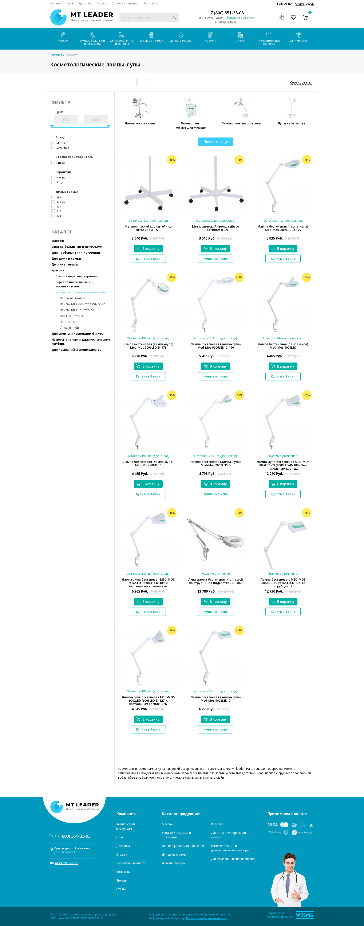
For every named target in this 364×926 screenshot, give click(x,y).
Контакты (151, 3)
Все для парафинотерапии (76, 276)
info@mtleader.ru (226, 22)
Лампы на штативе (73, 298)
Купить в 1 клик (148, 259)
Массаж (63, 40)
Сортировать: (301, 82)
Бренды (121, 880)
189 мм (60, 202)
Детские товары (181, 40)
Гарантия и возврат (125, 3)
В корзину (150, 248)
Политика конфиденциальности (206, 918)
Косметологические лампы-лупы (81, 292)
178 (58, 215)
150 (58, 211)
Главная (56, 3)
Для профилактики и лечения (122, 42)
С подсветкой (69, 328)
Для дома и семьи (151, 40)
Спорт (240, 40)
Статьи (121, 889)
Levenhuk (62, 148)
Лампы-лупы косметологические (82, 304)
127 (58, 206)
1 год (59, 182)
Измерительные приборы (269, 42)
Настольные (68, 322)
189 (58, 197)
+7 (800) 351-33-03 (226, 13)
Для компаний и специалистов (76, 350)
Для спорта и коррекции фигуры (77, 334)
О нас (70, 3)
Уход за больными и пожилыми (92, 42)
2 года (60, 178)
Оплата (101, 3)
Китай (60, 162)
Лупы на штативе (72, 316)
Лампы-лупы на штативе (77, 310)
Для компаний (298, 40)
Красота (210, 40)
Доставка (85, 3)
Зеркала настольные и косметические (73, 284)
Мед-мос (62, 143)
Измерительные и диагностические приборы (80, 341)
